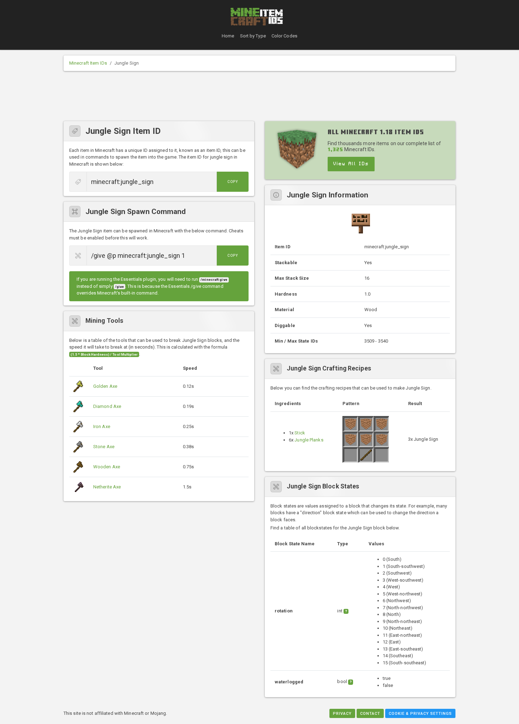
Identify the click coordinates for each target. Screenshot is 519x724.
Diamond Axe (107, 406)
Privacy (342, 713)
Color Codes (284, 35)
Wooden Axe (106, 466)
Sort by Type (253, 35)
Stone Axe (103, 446)
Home (228, 35)
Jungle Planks (308, 440)
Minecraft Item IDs (88, 63)
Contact (370, 713)
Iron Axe (101, 426)
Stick (299, 432)
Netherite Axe (107, 486)
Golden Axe (105, 386)
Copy (232, 182)
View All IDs (351, 163)
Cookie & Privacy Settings (420, 713)
